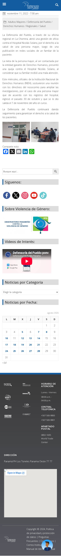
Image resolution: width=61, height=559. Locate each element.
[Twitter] (15, 195)
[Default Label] (34, 195)
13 (30, 338)
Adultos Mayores (17, 21)
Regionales (32, 26)
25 (14, 351)
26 (22, 351)
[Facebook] (6, 195)
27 (30, 351)
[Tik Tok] (43, 195)
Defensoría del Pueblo (39, 21)
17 (6, 344)
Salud (43, 26)
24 (6, 351)
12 (22, 338)
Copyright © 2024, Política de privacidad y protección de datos (40, 533)
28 (38, 351)
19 (22, 344)
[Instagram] (24, 195)
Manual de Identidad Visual (41, 548)
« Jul (4, 362)
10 (6, 338)
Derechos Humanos (13, 26)
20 (30, 344)
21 (38, 344)
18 (14, 344)
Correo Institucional (37, 544)
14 (38, 338)
